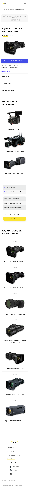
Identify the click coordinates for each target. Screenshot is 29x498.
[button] (25, 3)
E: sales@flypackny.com (14, 455)
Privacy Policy (19, 485)
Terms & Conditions (7, 485)
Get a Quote (11, 459)
